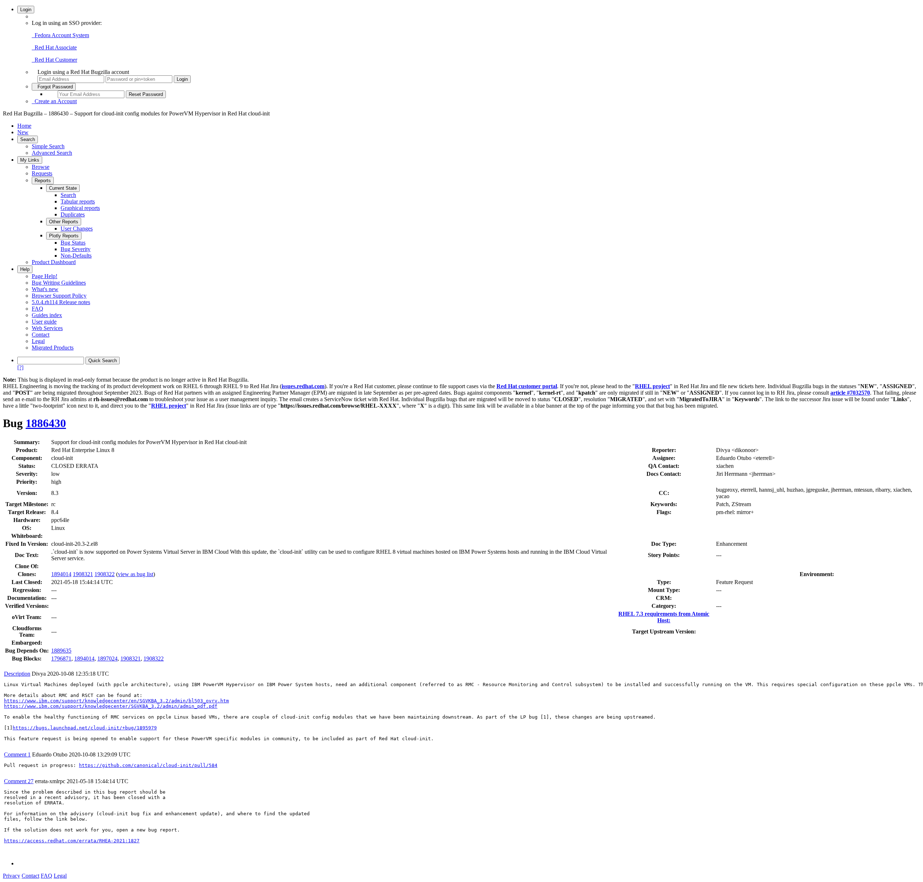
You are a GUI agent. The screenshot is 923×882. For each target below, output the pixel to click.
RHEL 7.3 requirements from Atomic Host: (663, 617)
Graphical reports (80, 208)
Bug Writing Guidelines (59, 283)
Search (27, 139)
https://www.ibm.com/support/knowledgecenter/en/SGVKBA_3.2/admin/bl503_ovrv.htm (116, 700)
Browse (40, 167)
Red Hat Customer (54, 60)
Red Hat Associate (54, 47)
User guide (44, 322)
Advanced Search (52, 153)
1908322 (104, 574)
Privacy (11, 876)
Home (24, 126)
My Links (29, 160)
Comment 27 (19, 781)
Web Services (47, 328)
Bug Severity (75, 249)
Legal (38, 341)
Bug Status (73, 243)
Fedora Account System (60, 35)
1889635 (61, 651)
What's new (45, 289)
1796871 (61, 658)
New (22, 132)
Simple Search (48, 146)
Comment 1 (17, 754)
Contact (40, 335)
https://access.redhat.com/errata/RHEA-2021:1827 (72, 840)
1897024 (107, 658)
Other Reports (63, 221)
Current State (63, 188)
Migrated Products (53, 348)
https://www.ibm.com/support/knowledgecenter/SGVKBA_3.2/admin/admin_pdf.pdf (110, 706)
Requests (42, 173)
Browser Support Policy (59, 296)
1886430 (46, 423)
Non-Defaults (76, 256)
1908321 (83, 574)
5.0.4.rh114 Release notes (61, 302)
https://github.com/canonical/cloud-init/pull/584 (148, 765)
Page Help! (44, 276)
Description (17, 674)
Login (25, 9)
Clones (26, 574)
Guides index (47, 315)
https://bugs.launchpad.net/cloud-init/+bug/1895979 (85, 727)
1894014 (61, 574)
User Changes (77, 228)
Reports (43, 180)
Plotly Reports (64, 235)
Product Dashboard (54, 262)
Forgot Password (54, 86)
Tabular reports (78, 201)
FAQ (37, 309)
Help (25, 269)
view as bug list (135, 574)
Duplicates (73, 214)
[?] (20, 367)
